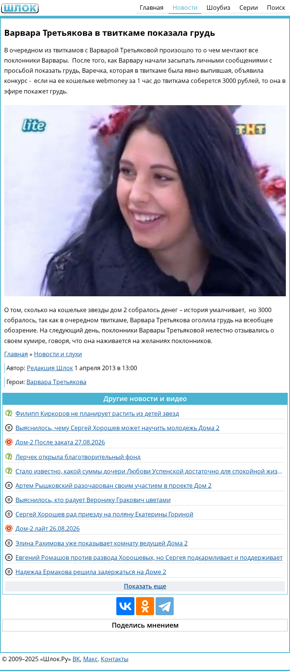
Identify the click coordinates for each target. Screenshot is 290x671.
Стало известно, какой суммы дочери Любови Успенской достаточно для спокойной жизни (150, 471)
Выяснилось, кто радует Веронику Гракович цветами (93, 500)
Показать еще (145, 586)
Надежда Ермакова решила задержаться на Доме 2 (90, 572)
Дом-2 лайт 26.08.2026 (47, 528)
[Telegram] (165, 606)
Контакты (114, 659)
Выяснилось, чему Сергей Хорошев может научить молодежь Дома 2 (117, 428)
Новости (185, 7)
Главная (152, 7)
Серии (248, 7)
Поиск (276, 7)
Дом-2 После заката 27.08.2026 (60, 442)
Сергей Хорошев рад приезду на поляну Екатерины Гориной (104, 514)
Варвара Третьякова (56, 382)
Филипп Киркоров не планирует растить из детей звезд (97, 413)
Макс (90, 659)
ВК (76, 659)
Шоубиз (218, 7)
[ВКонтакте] (125, 606)
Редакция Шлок (50, 368)
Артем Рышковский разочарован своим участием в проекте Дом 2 (113, 485)
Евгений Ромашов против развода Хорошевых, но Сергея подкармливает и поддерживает (148, 557)
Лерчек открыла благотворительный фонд (77, 457)
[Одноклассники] (145, 606)
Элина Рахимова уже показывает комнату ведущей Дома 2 (101, 543)
